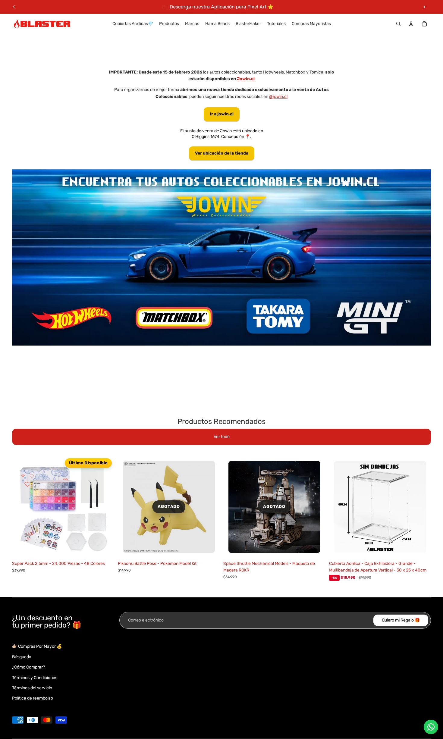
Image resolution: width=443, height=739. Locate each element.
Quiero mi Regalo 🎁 (401, 620)
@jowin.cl (278, 96)
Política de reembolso (32, 698)
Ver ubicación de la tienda (221, 153)
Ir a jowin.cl (222, 114)
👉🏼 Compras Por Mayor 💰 (37, 646)
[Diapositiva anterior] (14, 7)
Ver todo (222, 436)
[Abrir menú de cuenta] (411, 23)
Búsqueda (21, 656)
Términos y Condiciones (34, 677)
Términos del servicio (32, 687)
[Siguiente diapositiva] (424, 7)
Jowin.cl (246, 78)
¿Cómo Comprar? (28, 667)
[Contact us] (431, 727)
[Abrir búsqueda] (398, 23)
